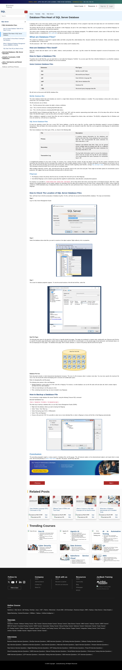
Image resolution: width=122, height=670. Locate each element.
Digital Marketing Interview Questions (38, 648)
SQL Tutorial (37, 623)
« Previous (37, 483)
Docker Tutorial (42, 630)
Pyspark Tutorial (34, 628)
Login (111, 6)
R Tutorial (42, 628)
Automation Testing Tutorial (50, 626)
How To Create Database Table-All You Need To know (13, 29)
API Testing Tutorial (64, 628)
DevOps (32, 610)
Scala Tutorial (101, 626)
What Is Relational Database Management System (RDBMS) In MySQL (14, 44)
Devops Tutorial (62, 623)
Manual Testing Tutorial (66, 626)
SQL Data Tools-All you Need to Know (13, 48)
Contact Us (38, 584)
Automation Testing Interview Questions (50, 654)
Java (37, 610)
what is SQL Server (51, 458)
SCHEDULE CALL (78, 1)
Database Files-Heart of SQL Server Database (12, 34)
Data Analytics (108, 610)
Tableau (38, 613)
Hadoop (91, 610)
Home (31, 14)
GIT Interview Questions (85, 654)
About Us (37, 587)
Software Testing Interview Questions (92, 641)
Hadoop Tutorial (94, 623)
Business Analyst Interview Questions (17, 641)
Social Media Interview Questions (77, 651)
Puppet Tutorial (75, 628)
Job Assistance (39, 581)
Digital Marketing (12, 613)
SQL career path (52, 33)
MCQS (78, 590)
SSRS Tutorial (104, 623)
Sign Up (103, 6)
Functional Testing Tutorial (25, 626)
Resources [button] (91, 6)
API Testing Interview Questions (59, 648)
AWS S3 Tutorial (12, 626)
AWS (86, 610)
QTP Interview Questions (30, 654)
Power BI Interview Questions (93, 648)
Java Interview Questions (49, 644)
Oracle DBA (60, 610)
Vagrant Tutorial (31, 630)
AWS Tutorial (85, 623)
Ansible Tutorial (22, 630)
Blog (77, 584)
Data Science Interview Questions (16, 648)
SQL (3, 11)
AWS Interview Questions (54, 641)
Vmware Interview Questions (100, 644)
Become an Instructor (61, 584)
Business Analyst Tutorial (50, 623)
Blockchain (52, 610)
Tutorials (37, 14)
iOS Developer (69, 610)
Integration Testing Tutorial (88, 628)
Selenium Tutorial (79, 626)
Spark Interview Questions (82, 644)
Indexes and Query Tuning (10, 67)
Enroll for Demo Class (40, 471)
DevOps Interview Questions (38, 641)
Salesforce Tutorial (12, 623)
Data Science (98, 610)
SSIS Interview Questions (69, 654)
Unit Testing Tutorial (52, 628)
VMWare (32, 613)
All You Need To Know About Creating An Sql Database (13, 39)
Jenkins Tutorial (11, 630)
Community (79, 581)
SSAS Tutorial (38, 626)
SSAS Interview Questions (76, 648)
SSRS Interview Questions (37, 651)
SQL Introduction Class (9, 25)
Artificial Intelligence (47, 613)
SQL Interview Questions (14, 644)
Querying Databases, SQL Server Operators (12, 52)
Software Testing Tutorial (26, 623)
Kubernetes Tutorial (90, 626)
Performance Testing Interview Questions (99, 651)
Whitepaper (79, 587)
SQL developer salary (97, 164)
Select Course (79, 6)
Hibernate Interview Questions (65, 644)
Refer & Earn (14, 587)
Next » (111, 483)
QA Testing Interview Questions (71, 641)
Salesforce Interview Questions (31, 644)
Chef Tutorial (100, 628)
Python (46, 610)
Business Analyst (79, 610)
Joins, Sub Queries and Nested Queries (11, 62)
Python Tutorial (24, 628)
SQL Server (5, 21)
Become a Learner (60, 581)
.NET (41, 610)
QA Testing (26, 610)
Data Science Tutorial (74, 623)
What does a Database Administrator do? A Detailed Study (108, 510)
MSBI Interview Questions (14, 654)
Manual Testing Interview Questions (56, 651)
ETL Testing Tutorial (13, 628)
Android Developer (23, 613)
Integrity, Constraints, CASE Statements (10, 57)
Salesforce (10, 610)
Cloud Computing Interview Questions (18, 651)
